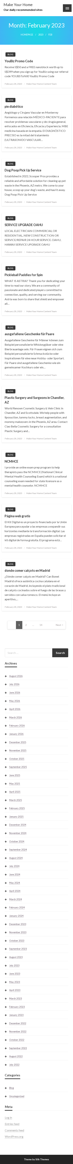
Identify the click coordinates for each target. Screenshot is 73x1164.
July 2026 (14, 684)
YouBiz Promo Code (19, 61)
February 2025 (17, 808)
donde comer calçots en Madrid (27, 570)
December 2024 (17, 824)
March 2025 (15, 800)
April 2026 (14, 709)
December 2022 (17, 1023)
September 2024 (18, 849)
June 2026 (14, 692)
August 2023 (16, 957)
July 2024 (14, 866)
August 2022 (16, 1056)
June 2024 (14, 874)
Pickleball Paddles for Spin (24, 275)
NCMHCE (11, 461)
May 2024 (14, 882)
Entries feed (12, 1123)
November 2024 (17, 833)
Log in (8, 1117)
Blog (10, 54)
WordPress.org (14, 1136)
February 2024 (17, 907)
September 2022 (18, 1048)
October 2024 (16, 841)
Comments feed (14, 1130)
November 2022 (17, 1031)
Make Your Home (18, 4)
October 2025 (16, 758)
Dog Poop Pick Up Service (23, 170)
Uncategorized (16, 1096)
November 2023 (17, 932)
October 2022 (16, 1039)
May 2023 (14, 982)
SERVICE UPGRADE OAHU (24, 225)
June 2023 (14, 973)
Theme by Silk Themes (36, 1159)
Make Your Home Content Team (41, 84)
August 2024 (16, 857)
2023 (40, 34)
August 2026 (16, 676)
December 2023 (17, 924)
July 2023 (14, 965)
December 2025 (17, 742)
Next (58, 624)
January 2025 (16, 816)
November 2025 (17, 750)
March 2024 (15, 899)
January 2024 (16, 915)
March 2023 (15, 998)
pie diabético (14, 106)
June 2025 (14, 775)
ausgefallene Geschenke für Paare (29, 334)
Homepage (27, 34)
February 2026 (17, 725)
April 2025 (14, 791)
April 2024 (14, 891)
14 (41, 624)
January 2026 (16, 733)
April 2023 (14, 990)
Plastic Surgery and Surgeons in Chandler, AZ (34, 400)
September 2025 (18, 766)
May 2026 (14, 700)
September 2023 (18, 948)
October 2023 (16, 940)
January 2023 (16, 1015)
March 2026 (15, 717)
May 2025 (14, 783)
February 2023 (17, 1006)
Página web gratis (17, 516)
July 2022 (14, 1064)
